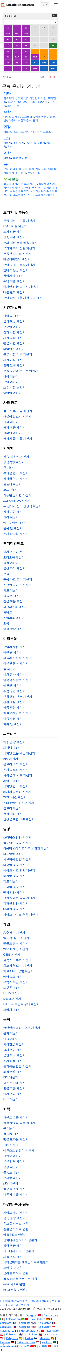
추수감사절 (34, 172)
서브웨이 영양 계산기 (17, 859)
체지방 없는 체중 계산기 (19, 753)
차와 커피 (15, 169)
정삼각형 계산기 (14, 462)
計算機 (25, 1346)
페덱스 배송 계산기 (15, 1212)
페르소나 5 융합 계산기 (18, 971)
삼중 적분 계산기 (14, 707)
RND (53, 68)
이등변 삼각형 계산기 (17, 495)
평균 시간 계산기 (14, 343)
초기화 (42, 77)
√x (26, 45)
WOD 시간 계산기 (15, 797)
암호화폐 (8, 98)
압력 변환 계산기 (14, 1245)
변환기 (25, 1305)
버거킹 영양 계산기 (15, 876)
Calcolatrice (51, 1315)
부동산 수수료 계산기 (17, 253)
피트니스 (18, 131)
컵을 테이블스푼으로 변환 (20, 1279)
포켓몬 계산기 (12, 987)
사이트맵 (13, 1305)
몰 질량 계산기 (12, 1134)
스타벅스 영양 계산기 (17, 837)
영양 (23, 172)
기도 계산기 (11, 590)
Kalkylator (12, 1338)
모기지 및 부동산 (35, 142)
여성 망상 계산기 (14, 629)
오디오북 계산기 (14, 557)
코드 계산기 (11, 489)
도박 (10, 105)
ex (26, 51)
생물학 (7, 157)
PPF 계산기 (10, 1077)
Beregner (31, 1315)
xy (8, 39)
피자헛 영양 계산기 (15, 903)
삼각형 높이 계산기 (15, 478)
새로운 (13, 179)
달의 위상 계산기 (14, 321)
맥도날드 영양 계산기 (17, 843)
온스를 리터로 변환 (15, 1223)
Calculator (6, 1323)
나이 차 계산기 (12, 316)
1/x (26, 68)
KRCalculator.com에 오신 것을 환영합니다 (24, 1301)
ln (8, 57)
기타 (7, 93)
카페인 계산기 (12, 433)
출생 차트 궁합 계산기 (17, 579)
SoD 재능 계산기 (14, 932)
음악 (10, 101)
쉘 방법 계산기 (12, 685)
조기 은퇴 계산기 (14, 1061)
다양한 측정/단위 (38, 101)
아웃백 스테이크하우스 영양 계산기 (26, 848)
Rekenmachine (26, 1342)
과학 (7, 153)
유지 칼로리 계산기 (15, 769)
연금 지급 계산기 (14, 1088)
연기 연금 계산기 (14, 1094)
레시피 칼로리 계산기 (17, 792)
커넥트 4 (8, 612)
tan (26, 28)
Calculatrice (7, 1330)
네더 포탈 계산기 (14, 976)
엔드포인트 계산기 (15, 523)
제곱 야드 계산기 (14, 1256)
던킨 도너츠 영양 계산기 (19, 898)
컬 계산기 (9, 669)
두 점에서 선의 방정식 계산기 (22, 506)
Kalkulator (53, 1330)
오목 (6, 623)
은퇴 (10, 146)
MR (53, 45)
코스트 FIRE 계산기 (15, 1083)
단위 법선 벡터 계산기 (17, 696)
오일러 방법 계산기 (15, 647)
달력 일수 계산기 (14, 365)
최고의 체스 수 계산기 (17, 965)
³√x (17, 45)
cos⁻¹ (17, 34)
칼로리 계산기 (12, 808)
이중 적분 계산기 (14, 718)
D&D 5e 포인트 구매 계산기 (21, 1004)
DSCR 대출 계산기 (15, 226)
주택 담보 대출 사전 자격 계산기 (24, 298)
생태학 (19, 98)
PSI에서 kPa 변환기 (16, 1289)
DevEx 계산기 (12, 998)
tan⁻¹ (26, 34)
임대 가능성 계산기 (15, 270)
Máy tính (45, 1338)
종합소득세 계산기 (20, 194)
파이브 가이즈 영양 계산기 (20, 914)
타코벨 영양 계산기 (15, 865)
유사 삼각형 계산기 (15, 533)
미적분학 (40, 116)
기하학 (51, 116)
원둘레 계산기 (12, 484)
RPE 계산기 (10, 759)
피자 (31, 169)
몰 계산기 (9, 1128)
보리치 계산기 (12, 1009)
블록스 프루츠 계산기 (17, 960)
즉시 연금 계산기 (14, 1050)
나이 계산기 (11, 376)
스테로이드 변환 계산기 (18, 803)
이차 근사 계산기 (14, 674)
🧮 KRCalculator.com (17, 5)
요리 (6, 169)
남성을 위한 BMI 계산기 (18, 819)
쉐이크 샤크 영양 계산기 (19, 870)
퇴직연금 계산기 (14, 1044)
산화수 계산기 (12, 1156)
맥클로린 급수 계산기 (17, 713)
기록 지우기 (52, 77)
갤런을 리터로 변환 (15, 1229)
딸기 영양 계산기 (14, 892)
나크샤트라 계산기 (15, 607)
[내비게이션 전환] (55, 5)
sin (8, 28)
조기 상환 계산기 (14, 231)
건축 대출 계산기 (14, 237)
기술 (16, 105)
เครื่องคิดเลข (7, 1346)
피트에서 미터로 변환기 (18, 1251)
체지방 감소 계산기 (15, 786)
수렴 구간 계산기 (14, 691)
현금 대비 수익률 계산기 (19, 220)
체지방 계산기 (12, 747)
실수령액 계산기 (19, 191)
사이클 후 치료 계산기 (17, 775)
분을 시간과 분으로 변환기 (20, 371)
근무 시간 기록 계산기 (17, 354)
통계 (35, 120)
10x (26, 63)
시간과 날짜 (20, 101)
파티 (50, 169)
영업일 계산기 (12, 393)
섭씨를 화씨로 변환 (15, 1273)
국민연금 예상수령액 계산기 (21, 1027)
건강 (7, 127)
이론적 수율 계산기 (15, 1194)
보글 (6, 574)
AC (35, 63)
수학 (7, 112)
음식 (7, 164)
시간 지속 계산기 (14, 338)
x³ (17, 39)
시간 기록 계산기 (14, 360)
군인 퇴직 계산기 (14, 1055)
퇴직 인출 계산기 (14, 1072)
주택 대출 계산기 (14, 281)
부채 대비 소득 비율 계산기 (21, 242)
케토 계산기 (11, 881)
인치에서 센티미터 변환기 (20, 1240)
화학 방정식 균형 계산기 (19, 1123)
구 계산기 (9, 467)
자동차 (7, 142)
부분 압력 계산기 (14, 1161)
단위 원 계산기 (12, 528)
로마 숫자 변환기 (14, 1267)
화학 (15, 157)
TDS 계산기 (10, 1145)
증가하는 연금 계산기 (17, 1066)
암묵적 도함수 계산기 (17, 680)
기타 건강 (29, 131)
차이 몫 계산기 (12, 724)
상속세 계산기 (47, 184)
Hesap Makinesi (31, 1330)
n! (17, 63)
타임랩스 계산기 (14, 349)
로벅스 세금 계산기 (15, 982)
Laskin (29, 1338)
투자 (21, 142)
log (26, 57)
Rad (35, 57)
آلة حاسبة (47, 1342)
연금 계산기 (11, 1039)
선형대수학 (9, 120)
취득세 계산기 (29, 184)
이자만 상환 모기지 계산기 (20, 286)
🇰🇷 (44, 4)
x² (26, 39)
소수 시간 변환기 (14, 387)
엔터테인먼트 (32, 98)
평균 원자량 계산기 (15, 1139)
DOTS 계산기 (11, 993)
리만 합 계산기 (12, 652)
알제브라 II (28, 116)
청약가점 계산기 (12, 187)
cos (17, 28)
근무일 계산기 (12, 327)
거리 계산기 (11, 517)
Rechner (5, 1342)
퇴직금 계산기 (11, 184)
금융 (7, 138)
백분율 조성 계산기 (15, 1189)
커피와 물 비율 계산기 (17, 438)
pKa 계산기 (10, 1183)
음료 (24, 169)
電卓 (56, 1346)
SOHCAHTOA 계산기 (16, 500)
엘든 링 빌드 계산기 (16, 938)
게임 (43, 98)
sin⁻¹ (8, 34)
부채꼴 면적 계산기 (15, 473)
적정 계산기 (11, 1167)
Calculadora (13, 1319)
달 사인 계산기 (12, 596)
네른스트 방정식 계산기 (18, 1150)
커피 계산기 (11, 422)
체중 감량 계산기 (14, 742)
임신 (39, 131)
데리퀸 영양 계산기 (15, 909)
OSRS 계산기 (11, 954)
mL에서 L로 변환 (14, 1284)
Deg (35, 68)
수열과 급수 (24, 120)
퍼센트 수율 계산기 (15, 1117)
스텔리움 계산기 (14, 618)
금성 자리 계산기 (14, 568)
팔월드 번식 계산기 (15, 943)
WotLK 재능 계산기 (15, 949)
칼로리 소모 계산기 (15, 764)
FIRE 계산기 (11, 1099)
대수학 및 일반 (11, 116)
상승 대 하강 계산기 (16, 456)
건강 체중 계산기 (14, 814)
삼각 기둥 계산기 (14, 511)
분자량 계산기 (12, 1178)
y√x (8, 45)
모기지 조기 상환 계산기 (19, 248)
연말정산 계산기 (33, 187)
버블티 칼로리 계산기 (17, 416)
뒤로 (44, 63)
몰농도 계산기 (12, 1172)
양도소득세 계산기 (43, 194)
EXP (17, 57)
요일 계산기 (11, 382)
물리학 (23, 157)
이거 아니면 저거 (14, 552)
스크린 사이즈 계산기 (17, 585)
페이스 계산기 (12, 781)
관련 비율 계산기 (14, 702)
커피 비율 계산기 (14, 427)
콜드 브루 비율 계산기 (17, 411)
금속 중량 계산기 (14, 1218)
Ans (53, 63)
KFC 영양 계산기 (14, 854)
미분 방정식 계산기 (15, 663)
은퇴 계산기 (11, 1033)
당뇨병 (7, 131)
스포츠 (47, 131)
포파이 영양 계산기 (15, 887)
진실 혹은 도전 (12, 601)
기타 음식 (40, 169)
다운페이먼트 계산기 (16, 259)
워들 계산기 (11, 563)
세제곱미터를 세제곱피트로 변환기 (26, 1262)
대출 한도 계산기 (14, 292)
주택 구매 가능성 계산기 (19, 265)
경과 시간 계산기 (14, 332)
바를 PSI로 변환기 (15, 1234)
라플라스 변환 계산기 (17, 658)
